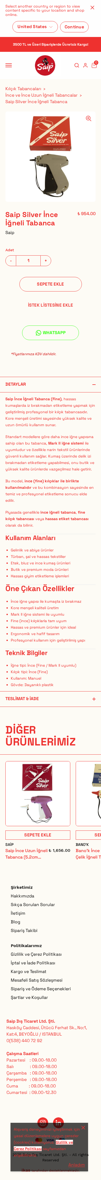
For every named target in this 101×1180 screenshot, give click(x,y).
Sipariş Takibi (24, 930)
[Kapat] (92, 7)
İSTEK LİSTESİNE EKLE (50, 305)
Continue (74, 27)
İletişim (18, 913)
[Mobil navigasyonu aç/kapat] (9, 65)
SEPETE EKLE (50, 284)
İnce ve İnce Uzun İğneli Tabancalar (41, 95)
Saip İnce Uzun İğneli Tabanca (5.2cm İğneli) (26, 854)
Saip (9, 232)
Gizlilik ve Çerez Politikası (36, 954)
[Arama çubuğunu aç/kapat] (76, 65)
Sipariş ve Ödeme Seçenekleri (41, 989)
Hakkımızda (22, 896)
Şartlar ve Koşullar (29, 997)
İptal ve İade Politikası (33, 963)
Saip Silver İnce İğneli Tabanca (36, 101)
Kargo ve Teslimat (28, 971)
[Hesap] (85, 65)
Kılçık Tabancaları (23, 88)
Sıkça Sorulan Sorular (33, 904)
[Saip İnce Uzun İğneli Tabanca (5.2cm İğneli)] (37, 793)
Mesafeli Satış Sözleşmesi (36, 980)
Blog (15, 922)
